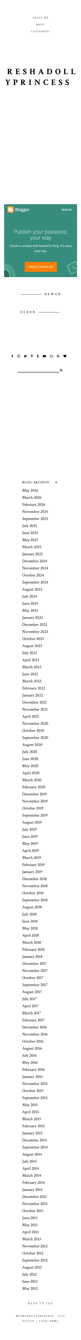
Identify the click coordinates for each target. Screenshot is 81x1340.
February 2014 (33, 1182)
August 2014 (32, 1154)
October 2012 (32, 1253)
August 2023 (32, 646)
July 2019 (29, 829)
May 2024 (30, 610)
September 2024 (35, 582)
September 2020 (35, 737)
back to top (40, 1303)
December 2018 (34, 879)
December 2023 (34, 624)
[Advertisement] (40, 157)
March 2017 (31, 1013)
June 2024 (30, 603)
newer (52, 294)
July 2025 (29, 525)
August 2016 (32, 1048)
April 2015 (30, 1112)
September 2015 (35, 1097)
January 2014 (32, 1189)
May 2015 (30, 1105)
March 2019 (31, 857)
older (29, 312)
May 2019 (30, 843)
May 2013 (30, 1225)
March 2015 (31, 1119)
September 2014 (35, 1147)
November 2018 (35, 886)
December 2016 (34, 1027)
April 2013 (30, 1232)
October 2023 (33, 638)
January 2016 (32, 1076)
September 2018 (35, 900)
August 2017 (32, 992)
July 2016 (29, 1055)
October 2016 (32, 1041)
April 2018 (30, 935)
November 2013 (35, 1203)
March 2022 (31, 681)
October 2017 (32, 977)
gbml (54, 1321)
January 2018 (32, 956)
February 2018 (33, 949)
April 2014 (30, 1168)
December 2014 (34, 1140)
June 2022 (30, 674)
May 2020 (30, 766)
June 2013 (30, 1218)
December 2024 (34, 561)
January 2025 (32, 554)
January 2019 (32, 872)
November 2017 (35, 970)
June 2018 (30, 921)
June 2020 (30, 759)
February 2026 (33, 504)
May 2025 (30, 540)
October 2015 (32, 1090)
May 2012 (30, 1288)
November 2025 (35, 511)
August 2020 (32, 744)
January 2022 (32, 695)
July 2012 (29, 1274)
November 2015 (35, 1083)
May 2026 (30, 490)
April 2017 (30, 1006)
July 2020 (29, 751)
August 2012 (32, 1267)
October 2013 (32, 1210)
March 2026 (31, 497)
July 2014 (29, 1161)
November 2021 (35, 709)
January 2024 (32, 617)
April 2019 (30, 850)
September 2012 (35, 1260)
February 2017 (33, 1020)
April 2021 (30, 716)
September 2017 (35, 984)
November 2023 (35, 631)
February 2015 (33, 1126)
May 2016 (30, 1062)
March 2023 (31, 667)
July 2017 (29, 999)
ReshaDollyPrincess (41, 77)
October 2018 (32, 893)
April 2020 (30, 773)
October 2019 (32, 808)
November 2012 (35, 1246)
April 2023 (30, 660)
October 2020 (33, 730)
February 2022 (33, 688)
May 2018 (30, 928)
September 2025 (35, 518)
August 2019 (32, 822)
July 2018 (29, 914)
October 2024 (33, 575)
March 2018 (31, 942)
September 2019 (35, 815)
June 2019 (30, 836)
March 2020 (32, 780)
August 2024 (32, 589)
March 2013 (31, 1239)
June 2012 (30, 1281)
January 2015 (32, 1133)
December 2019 (34, 794)
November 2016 (35, 1034)
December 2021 (34, 702)
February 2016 (33, 1069)
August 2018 (32, 907)
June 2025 (30, 533)
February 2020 (33, 787)
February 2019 (33, 864)
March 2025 (31, 547)
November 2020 (35, 723)
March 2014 (31, 1175)
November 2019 (35, 801)
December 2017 (34, 963)
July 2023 (29, 653)
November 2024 (35, 568)
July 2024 (29, 596)
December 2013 (34, 1196)
